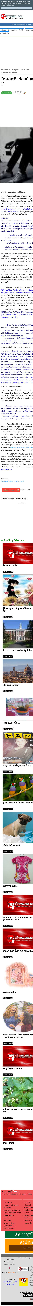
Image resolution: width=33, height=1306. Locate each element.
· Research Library (9, 1223)
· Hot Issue (7, 1220)
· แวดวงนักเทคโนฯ (8, 1228)
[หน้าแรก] (3, 30)
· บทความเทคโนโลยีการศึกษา (11, 1205)
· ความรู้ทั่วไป (27, 1202)
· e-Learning (7, 1207)
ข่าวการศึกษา (5, 70)
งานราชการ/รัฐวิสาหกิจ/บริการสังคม (15, 71)
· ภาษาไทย (26, 1213)
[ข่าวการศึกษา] (12, 30)
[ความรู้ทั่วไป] (4, 33)
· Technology (7, 1202)
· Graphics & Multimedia (11, 1210)
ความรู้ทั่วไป (15, 70)
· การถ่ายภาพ (7, 1218)
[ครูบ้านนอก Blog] (21, 30)
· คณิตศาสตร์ (27, 1205)
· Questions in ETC (9, 1226)
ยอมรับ (16, 8)
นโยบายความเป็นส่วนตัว (7, 5)
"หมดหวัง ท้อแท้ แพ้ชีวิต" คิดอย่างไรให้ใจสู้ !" (14, 499)
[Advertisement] (16, 1168)
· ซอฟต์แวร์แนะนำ (8, 1215)
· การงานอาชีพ (27, 1223)
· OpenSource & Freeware (12, 1213)
